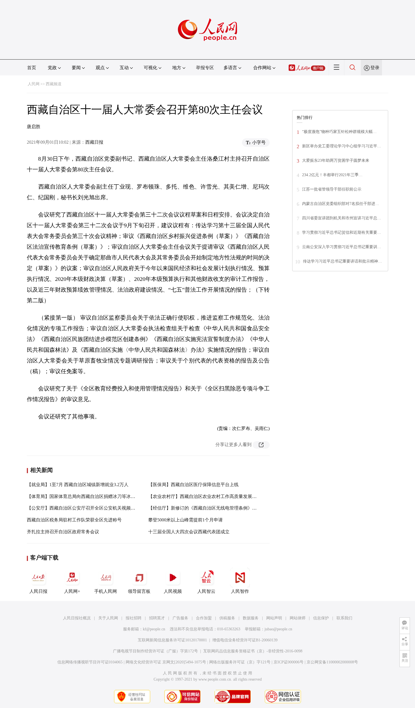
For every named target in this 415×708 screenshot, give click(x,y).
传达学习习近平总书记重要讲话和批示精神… (342, 261)
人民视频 (173, 591)
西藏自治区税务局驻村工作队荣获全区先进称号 (74, 519)
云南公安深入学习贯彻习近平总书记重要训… (341, 247)
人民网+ (72, 591)
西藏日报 (94, 142)
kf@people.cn (154, 629)
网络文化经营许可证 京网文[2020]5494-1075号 (166, 662)
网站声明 (274, 618)
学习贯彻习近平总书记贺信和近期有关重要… (341, 232)
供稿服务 (227, 618)
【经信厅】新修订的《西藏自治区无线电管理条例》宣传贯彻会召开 (216, 508)
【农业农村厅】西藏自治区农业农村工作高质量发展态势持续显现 (213, 496)
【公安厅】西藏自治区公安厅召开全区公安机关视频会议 (83, 508)
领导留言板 (139, 591)
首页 (31, 67)
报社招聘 (133, 618)
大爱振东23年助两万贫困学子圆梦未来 (335, 160)
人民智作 (240, 591)
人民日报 (38, 591)
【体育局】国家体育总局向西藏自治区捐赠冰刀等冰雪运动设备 (90, 496)
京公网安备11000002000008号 (332, 662)
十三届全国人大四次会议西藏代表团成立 (189, 531)
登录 (374, 67)
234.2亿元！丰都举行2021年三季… (332, 175)
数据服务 (251, 618)
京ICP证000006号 (288, 662)
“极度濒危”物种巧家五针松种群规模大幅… (339, 132)
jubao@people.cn (278, 629)
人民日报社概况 (77, 618)
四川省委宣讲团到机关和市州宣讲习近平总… (341, 218)
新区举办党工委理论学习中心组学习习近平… (341, 146)
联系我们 (344, 618)
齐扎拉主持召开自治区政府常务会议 (63, 531)
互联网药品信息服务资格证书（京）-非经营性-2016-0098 (252, 651)
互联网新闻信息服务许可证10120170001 (172, 640)
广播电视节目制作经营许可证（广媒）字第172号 (155, 651)
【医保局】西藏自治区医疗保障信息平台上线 (193, 484)
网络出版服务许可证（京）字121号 (239, 662)
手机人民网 (105, 591)
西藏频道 (54, 84)
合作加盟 (204, 618)
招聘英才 (157, 618)
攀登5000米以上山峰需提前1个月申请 (185, 519)
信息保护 (321, 618)
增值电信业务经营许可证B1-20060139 (245, 640)
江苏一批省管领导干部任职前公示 (331, 189)
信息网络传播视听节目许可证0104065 (90, 662)
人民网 (34, 84)
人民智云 (206, 591)
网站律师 (297, 618)
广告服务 (180, 618)
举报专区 (205, 67)
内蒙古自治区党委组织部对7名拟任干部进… (340, 204)
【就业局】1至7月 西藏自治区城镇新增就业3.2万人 (77, 484)
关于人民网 (108, 618)
